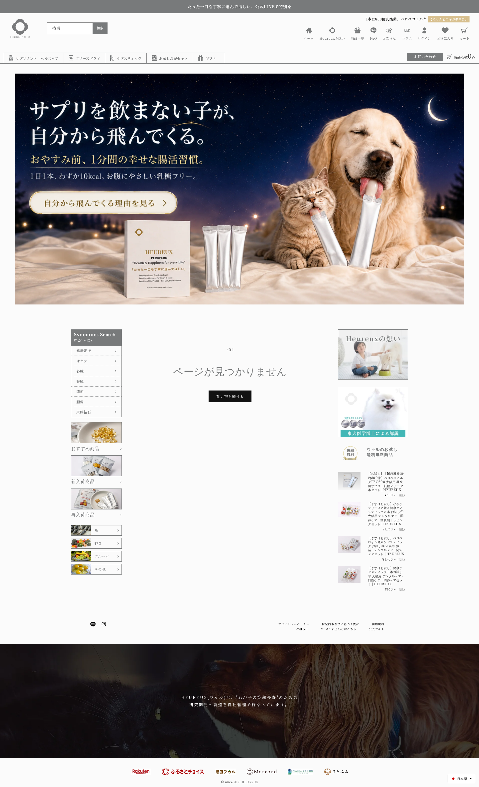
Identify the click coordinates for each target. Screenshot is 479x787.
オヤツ (81, 360)
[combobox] (73, 28)
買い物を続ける (230, 396)
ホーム (309, 38)
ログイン (424, 38)
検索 (100, 28)
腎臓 (80, 381)
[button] (461, 778)
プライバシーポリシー (293, 624)
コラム (407, 38)
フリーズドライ (88, 58)
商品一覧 (357, 38)
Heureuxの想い (332, 38)
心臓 (80, 371)
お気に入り (445, 38)
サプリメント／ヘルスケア (37, 58)
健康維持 (83, 350)
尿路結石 (83, 411)
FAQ (373, 38)
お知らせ (389, 38)
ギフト (210, 58)
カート (464, 38)
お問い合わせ (425, 56)
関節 (80, 391)
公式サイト (376, 629)
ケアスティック (129, 58)
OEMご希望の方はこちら (339, 629)
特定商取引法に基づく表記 (340, 624)
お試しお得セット (173, 58)
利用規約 (378, 624)
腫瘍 (80, 401)
